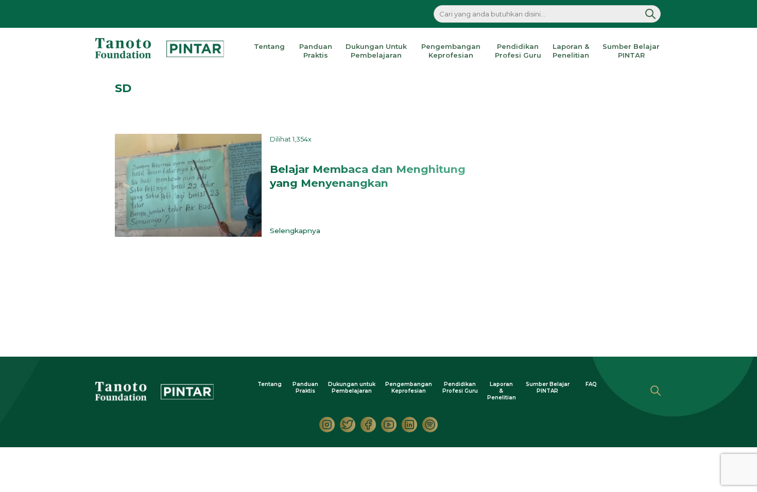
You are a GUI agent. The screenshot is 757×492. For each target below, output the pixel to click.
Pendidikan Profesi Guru (518, 50)
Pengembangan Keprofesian (450, 50)
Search (655, 390)
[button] (650, 14)
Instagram (327, 424)
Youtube (389, 424)
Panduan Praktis (315, 50)
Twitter (347, 424)
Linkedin (409, 424)
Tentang (269, 46)
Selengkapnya (297, 230)
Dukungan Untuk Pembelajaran (376, 50)
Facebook (368, 424)
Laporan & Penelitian (571, 50)
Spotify (430, 424)
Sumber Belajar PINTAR (631, 50)
